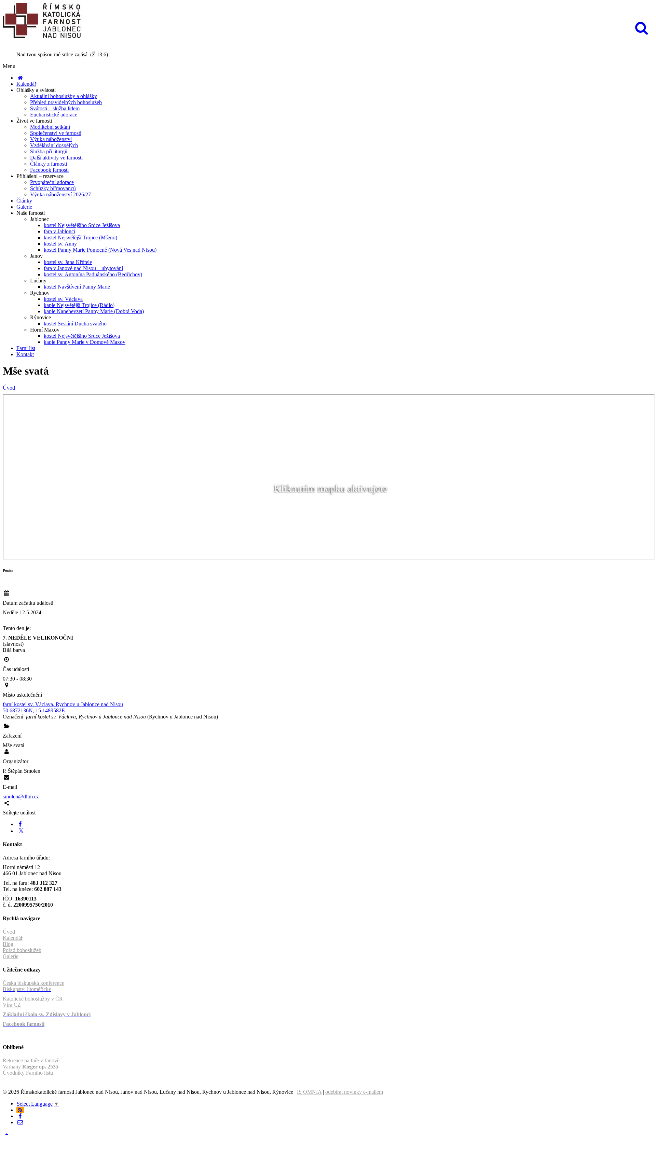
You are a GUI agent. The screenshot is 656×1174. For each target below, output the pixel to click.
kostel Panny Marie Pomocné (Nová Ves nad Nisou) (100, 250)
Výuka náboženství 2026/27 (60, 194)
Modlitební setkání (50, 127)
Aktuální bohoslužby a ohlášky (63, 96)
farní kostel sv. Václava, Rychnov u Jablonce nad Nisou (63, 704)
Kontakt (25, 354)
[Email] (20, 1122)
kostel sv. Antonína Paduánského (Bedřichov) (93, 274)
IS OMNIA (309, 1092)
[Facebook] (20, 824)
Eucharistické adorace (53, 114)
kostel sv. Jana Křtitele (68, 262)
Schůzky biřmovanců (53, 188)
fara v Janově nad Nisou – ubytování (83, 268)
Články (24, 201)
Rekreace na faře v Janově (31, 1060)
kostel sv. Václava (63, 299)
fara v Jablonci (59, 231)
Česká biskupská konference (33, 983)
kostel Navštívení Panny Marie (77, 287)
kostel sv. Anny (60, 244)
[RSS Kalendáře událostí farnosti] (20, 1110)
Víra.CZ (12, 1005)
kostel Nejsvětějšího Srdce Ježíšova (82, 225)
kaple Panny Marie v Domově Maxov (84, 342)
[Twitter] (21, 831)
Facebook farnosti (49, 170)
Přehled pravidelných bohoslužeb (66, 102)
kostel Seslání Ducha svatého (75, 323)
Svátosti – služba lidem (55, 108)
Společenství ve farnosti (55, 133)
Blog (8, 944)
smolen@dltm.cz (21, 796)
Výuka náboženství (51, 139)
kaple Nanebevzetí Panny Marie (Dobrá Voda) (94, 311)
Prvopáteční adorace (52, 182)
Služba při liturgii (48, 151)
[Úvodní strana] (20, 78)
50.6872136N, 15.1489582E (34, 710)
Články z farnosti (48, 164)
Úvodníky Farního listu (28, 1073)
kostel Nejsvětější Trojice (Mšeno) (80, 237)
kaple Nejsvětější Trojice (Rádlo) (79, 305)
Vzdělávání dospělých (54, 145)
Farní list (25, 348)
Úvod (9, 388)
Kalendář (26, 84)
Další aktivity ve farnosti (56, 157)
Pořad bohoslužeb (22, 950)
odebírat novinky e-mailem (354, 1092)
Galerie (24, 207)
